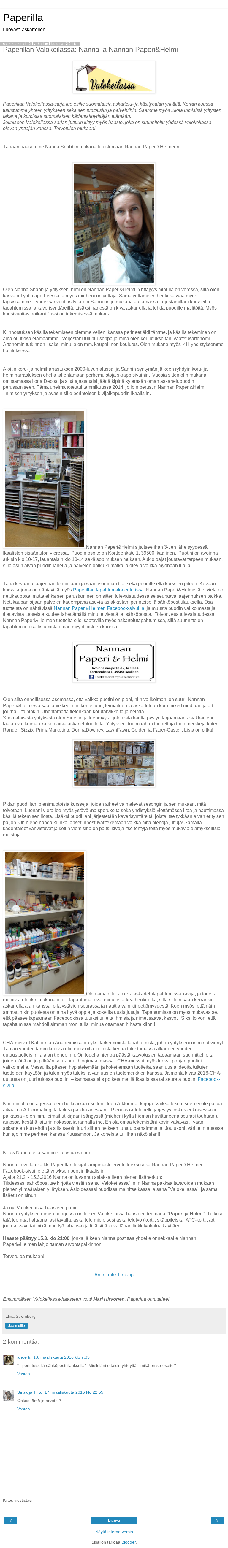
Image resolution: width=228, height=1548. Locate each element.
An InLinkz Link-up (114, 1274)
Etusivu (114, 1520)
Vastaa (23, 1373)
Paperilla (23, 17)
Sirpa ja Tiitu (30, 1392)
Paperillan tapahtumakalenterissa (108, 589)
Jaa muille (16, 1326)
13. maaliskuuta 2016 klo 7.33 (61, 1357)
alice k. (24, 1357)
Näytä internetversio (114, 1531)
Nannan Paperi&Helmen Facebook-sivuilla (99, 608)
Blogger (128, 1542)
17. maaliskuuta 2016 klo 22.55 (74, 1392)
